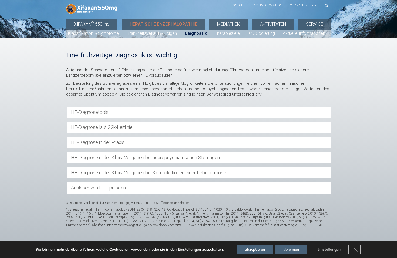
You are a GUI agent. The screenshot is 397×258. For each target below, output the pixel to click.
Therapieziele (227, 33)
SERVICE (314, 24)
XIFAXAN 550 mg (91, 24)
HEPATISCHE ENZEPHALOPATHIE (163, 24)
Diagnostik (196, 33)
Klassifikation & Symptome (93, 33)
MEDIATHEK (228, 24)
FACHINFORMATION (267, 5)
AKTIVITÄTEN (273, 24)
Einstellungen (189, 249)
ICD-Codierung (261, 33)
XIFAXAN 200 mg (303, 5)
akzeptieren (255, 249)
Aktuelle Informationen (304, 33)
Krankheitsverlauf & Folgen (152, 33)
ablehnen (291, 249)
